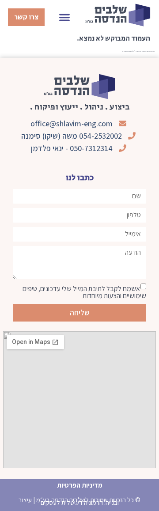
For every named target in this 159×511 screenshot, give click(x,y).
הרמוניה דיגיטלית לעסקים (72, 502)
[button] (64, 17)
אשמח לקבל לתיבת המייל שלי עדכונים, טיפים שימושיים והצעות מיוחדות (84, 292)
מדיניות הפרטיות (79, 485)
